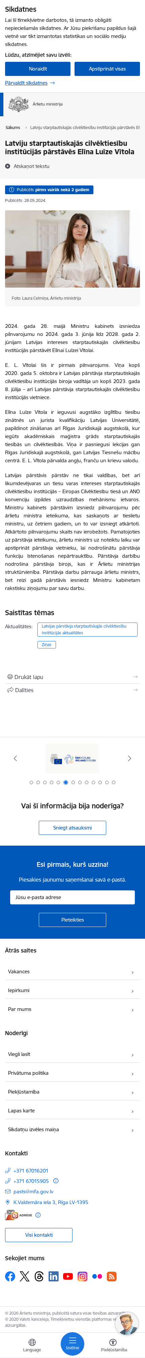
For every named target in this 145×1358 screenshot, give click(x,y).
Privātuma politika (28, 1073)
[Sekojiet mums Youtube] (68, 1276)
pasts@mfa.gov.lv (33, 1191)
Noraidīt (38, 69)
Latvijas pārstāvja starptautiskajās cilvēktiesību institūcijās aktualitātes (84, 629)
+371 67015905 (31, 1181)
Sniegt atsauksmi (72, 827)
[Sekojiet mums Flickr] (97, 1276)
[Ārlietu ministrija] (62, 112)
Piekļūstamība (23, 1092)
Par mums (19, 1009)
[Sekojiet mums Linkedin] (54, 1276)
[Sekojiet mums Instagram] (83, 1276)
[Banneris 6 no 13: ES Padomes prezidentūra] (72, 758)
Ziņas (47, 644)
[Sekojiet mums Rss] (112, 1276)
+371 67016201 (31, 1171)
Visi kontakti (39, 1235)
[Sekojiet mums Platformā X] (25, 1276)
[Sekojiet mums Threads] (39, 1276)
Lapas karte (21, 1110)
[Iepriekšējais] (15, 758)
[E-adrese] (18, 1215)
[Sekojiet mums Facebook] (10, 1276)
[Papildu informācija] (55, 1180)
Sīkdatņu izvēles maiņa (33, 1129)
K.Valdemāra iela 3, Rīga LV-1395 (50, 1202)
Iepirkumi (18, 990)
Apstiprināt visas (107, 69)
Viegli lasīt (19, 1054)
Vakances (19, 971)
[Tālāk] (129, 758)
